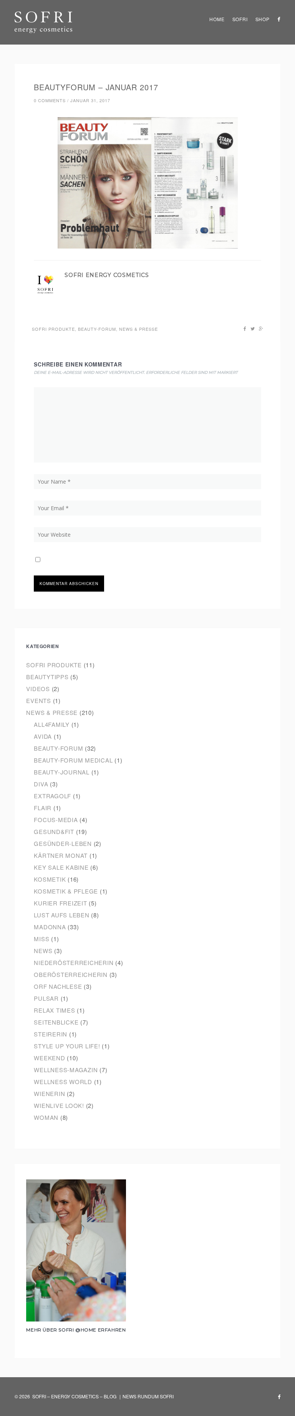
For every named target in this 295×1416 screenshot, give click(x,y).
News (43, 951)
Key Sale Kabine (61, 867)
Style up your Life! (67, 1046)
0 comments (50, 100)
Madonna (50, 927)
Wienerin (49, 1093)
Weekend (49, 1058)
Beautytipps (47, 677)
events (38, 700)
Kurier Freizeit (60, 903)
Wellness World (63, 1082)
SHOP (262, 19)
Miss (41, 939)
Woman (46, 1117)
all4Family (52, 724)
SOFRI (240, 19)
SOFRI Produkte (53, 329)
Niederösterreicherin (73, 962)
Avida (43, 736)
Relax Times (54, 1010)
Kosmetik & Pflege (66, 891)
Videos (38, 689)
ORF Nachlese (58, 986)
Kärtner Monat (61, 855)
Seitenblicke (56, 1022)
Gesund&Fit (54, 831)
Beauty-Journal (61, 772)
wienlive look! (59, 1105)
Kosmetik (50, 879)
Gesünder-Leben (63, 843)
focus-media (56, 820)
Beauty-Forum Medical (73, 760)
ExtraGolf (52, 796)
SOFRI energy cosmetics (107, 275)
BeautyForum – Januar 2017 (96, 87)
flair (42, 808)
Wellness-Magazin (66, 1070)
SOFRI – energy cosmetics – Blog (74, 1396)
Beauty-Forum (97, 329)
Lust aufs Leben (61, 915)
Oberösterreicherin (71, 974)
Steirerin (50, 1034)
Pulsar (46, 998)
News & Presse (138, 329)
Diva (41, 784)
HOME (216, 19)
